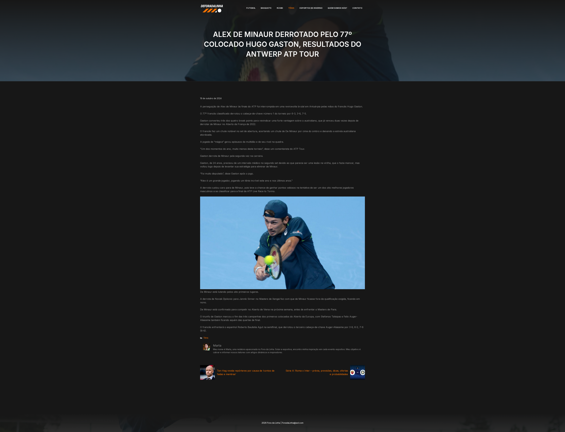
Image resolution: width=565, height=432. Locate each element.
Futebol (250, 8)
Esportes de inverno (311, 8)
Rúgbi (280, 8)
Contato (357, 8)
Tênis (291, 8)
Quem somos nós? (337, 8)
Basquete (266, 8)
